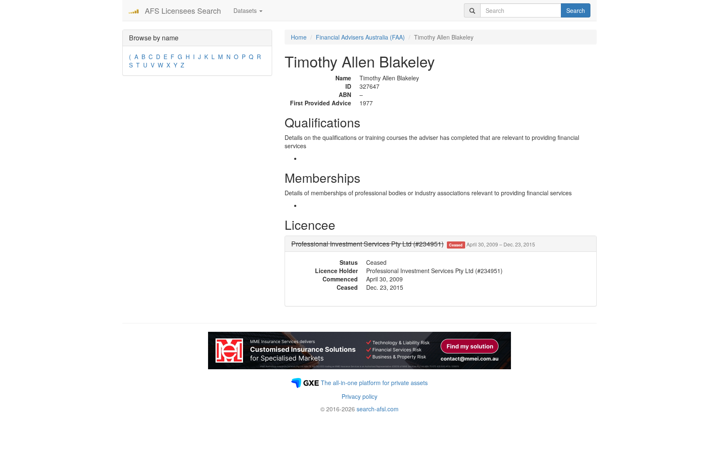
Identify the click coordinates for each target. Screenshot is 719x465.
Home (299, 37)
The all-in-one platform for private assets (374, 382)
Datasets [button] (245, 10)
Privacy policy (359, 396)
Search (575, 10)
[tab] (440, 244)
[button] (413, 244)
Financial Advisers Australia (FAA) (360, 37)
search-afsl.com (378, 409)
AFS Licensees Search (183, 10)
